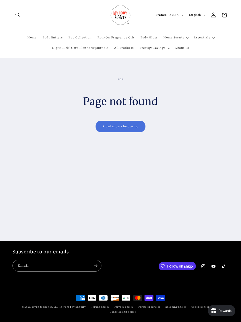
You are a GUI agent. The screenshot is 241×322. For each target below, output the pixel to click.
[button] (17, 15)
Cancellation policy (123, 312)
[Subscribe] (95, 265)
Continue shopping (120, 126)
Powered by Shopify (73, 307)
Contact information (205, 307)
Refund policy (100, 307)
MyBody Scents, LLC (45, 307)
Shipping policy (176, 307)
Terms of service (149, 307)
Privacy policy (123, 307)
